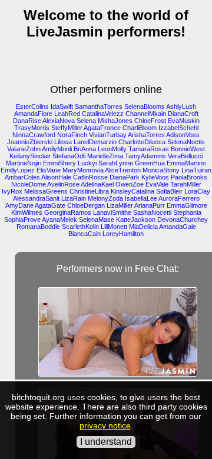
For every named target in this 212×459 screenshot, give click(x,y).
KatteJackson (135, 219)
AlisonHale (56, 177)
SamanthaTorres (98, 106)
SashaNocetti (152, 212)
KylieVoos (155, 177)
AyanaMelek (59, 219)
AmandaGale (177, 226)
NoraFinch (72, 134)
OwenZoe (129, 184)
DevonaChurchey (182, 219)
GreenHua (150, 163)
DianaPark (125, 177)
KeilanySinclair (30, 155)
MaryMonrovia (83, 170)
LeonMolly (112, 148)
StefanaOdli (68, 155)
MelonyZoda (105, 198)
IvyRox (12, 191)
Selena (86, 120)
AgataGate (50, 205)
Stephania (187, 212)
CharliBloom (139, 127)
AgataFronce (102, 127)
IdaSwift (62, 106)
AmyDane (19, 205)
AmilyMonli (57, 148)
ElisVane (49, 170)
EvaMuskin (184, 120)
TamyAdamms (145, 155)
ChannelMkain (145, 113)
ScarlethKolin (80, 226)
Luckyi (87, 163)
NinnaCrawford (33, 134)
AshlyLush (181, 106)
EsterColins (32, 106)
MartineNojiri (23, 163)
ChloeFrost (150, 120)
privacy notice (105, 425)
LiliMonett (114, 226)
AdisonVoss (183, 134)
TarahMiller (185, 184)
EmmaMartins (186, 163)
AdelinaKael (97, 184)
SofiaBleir (169, 191)
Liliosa (63, 141)
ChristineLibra (89, 191)
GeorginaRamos (67, 212)
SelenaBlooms (144, 106)
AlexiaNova (58, 120)
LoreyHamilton (123, 233)
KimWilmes (26, 212)
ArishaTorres (146, 134)
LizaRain (73, 198)
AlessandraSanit (36, 198)
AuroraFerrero (179, 198)
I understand (106, 442)
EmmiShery (59, 163)
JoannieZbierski (29, 141)
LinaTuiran (196, 170)
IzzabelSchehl (178, 127)
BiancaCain (84, 233)
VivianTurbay (108, 134)
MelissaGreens (46, 191)
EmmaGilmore (187, 205)
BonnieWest (188, 148)
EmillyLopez (18, 170)
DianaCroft (183, 113)
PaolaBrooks (189, 177)
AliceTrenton (123, 170)
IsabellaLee (141, 198)
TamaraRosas (148, 148)
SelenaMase (96, 219)
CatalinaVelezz (103, 113)
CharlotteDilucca (141, 141)
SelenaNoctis (186, 141)
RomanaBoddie (38, 226)
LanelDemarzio (95, 141)
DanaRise (27, 120)
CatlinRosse (90, 177)
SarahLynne (115, 163)
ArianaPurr (149, 205)
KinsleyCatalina (132, 191)
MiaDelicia (143, 226)
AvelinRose (63, 184)
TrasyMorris (31, 127)
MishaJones (115, 120)
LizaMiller (120, 205)
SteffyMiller (66, 127)
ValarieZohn (24, 148)
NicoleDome (28, 184)
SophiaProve (22, 219)
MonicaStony (161, 170)
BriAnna (85, 148)
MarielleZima (105, 155)
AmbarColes (22, 177)
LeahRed (67, 113)
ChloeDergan (86, 205)
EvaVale (156, 184)
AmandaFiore (33, 113)
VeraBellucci (185, 155)
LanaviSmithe (112, 212)
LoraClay (197, 191)
